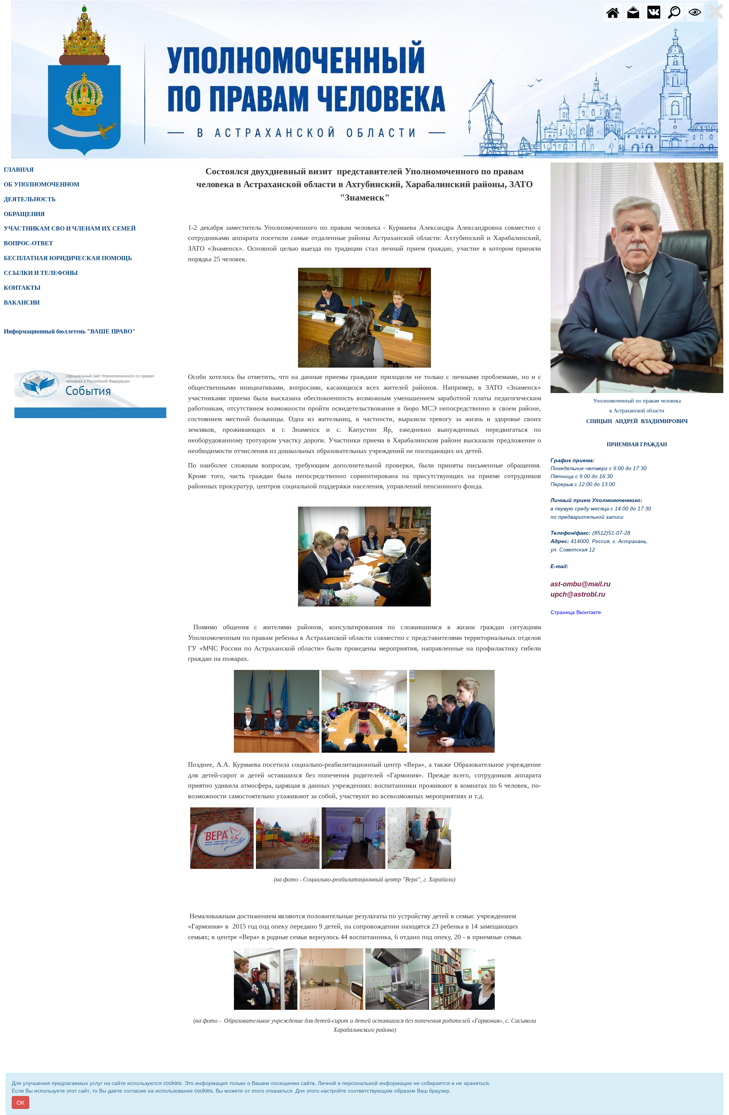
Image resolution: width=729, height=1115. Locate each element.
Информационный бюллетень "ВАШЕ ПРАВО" (70, 331)
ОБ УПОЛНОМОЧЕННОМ (41, 184)
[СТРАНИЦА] (653, 11)
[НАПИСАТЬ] (633, 11)
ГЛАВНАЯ (19, 169)
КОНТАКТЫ (22, 287)
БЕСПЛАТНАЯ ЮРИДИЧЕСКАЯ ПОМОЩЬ (68, 258)
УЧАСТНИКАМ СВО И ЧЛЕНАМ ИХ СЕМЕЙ (70, 228)
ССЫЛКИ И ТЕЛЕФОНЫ (41, 273)
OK (20, 1102)
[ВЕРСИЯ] (694, 11)
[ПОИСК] (674, 11)
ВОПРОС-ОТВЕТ (28, 243)
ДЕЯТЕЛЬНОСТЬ (30, 199)
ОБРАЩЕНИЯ (24, 214)
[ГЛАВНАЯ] (612, 11)
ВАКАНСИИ (21, 302)
